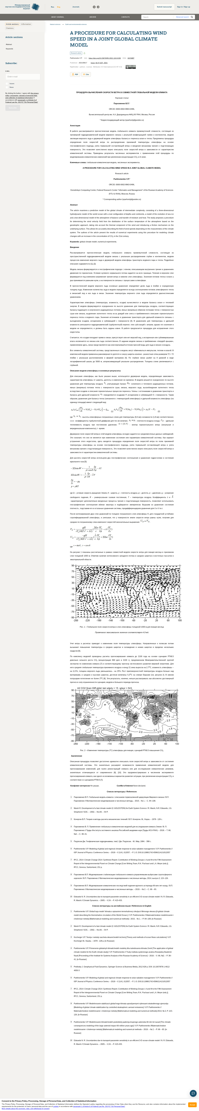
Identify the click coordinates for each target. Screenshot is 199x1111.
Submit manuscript (164, 7)
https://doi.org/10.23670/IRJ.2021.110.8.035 (105, 58)
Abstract (9, 44)
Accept (192, 1105)
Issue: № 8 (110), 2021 (99, 63)
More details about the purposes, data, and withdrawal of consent (25, 1109)
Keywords (9, 49)
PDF (76, 74)
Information (26, 24)
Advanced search (182, 17)
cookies (56, 1106)
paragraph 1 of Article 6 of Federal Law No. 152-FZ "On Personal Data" (99, 1106)
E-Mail (7, 71)
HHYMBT (131, 58)
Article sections (12, 24)
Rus (52, 7)
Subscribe (13, 108)
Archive (92, 17)
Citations (9, 28)
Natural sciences (55, 24)
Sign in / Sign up (183, 7)
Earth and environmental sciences (76, 24)
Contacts (125, 17)
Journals (75, 7)
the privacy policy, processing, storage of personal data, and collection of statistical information (22, 95)
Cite (87, 74)
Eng (58, 7)
